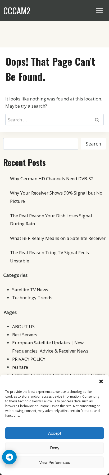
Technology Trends (32, 297)
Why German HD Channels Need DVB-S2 (52, 178)
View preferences (54, 462)
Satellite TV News (30, 290)
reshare (20, 367)
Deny (54, 447)
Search (93, 143)
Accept (54, 433)
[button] (101, 381)
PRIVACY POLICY (28, 359)
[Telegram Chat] (9, 457)
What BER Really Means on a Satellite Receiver (58, 238)
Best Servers (24, 335)
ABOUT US (23, 326)
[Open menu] (99, 10)
